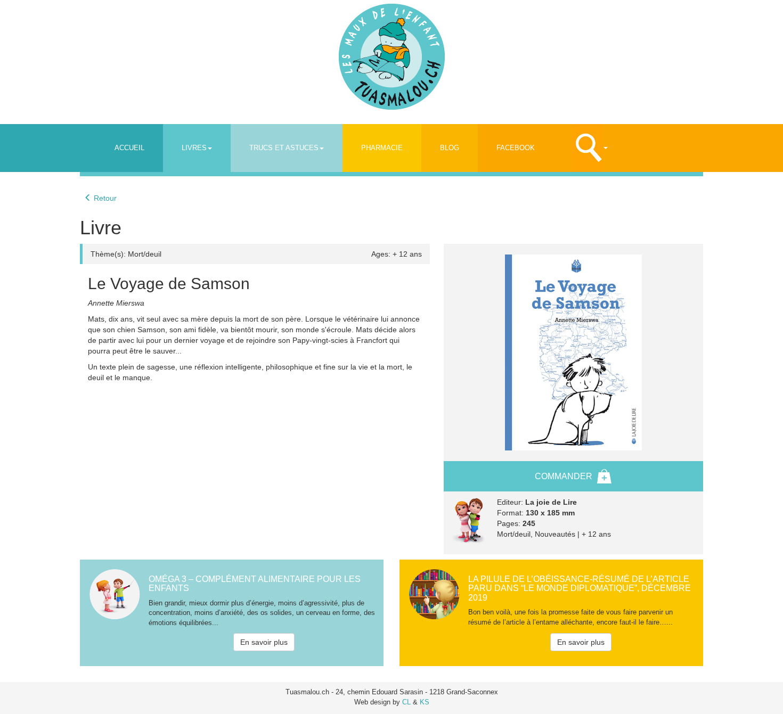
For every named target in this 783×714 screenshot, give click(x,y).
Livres (194, 148)
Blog (449, 148)
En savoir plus (264, 642)
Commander (563, 476)
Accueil (129, 148)
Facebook (515, 148)
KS (424, 702)
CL (406, 702)
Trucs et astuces (284, 148)
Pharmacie (382, 148)
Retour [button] (104, 198)
